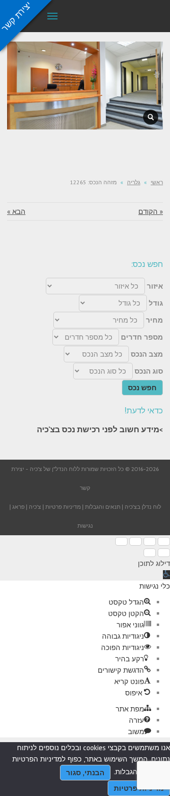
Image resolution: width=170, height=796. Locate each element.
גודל (156, 303)
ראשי (157, 182)
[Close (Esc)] (164, 541)
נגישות (85, 525)
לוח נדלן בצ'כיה (143, 506)
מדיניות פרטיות (63, 506)
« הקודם (150, 211)
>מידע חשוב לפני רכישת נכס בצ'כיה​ (100, 429)
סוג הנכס (149, 371)
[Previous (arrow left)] (164, 552)
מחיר (154, 320)
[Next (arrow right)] (150, 552)
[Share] (150, 541)
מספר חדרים (142, 337)
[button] (166, 574)
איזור (155, 286)
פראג (18, 506)
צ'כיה (35, 506)
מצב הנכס (147, 354)
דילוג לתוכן (154, 563)
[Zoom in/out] (121, 541)
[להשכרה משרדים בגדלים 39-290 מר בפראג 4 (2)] (150, 117)
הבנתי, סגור (85, 772)
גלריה (133, 182)
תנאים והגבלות (102, 506)
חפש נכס (142, 387)
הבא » (16, 211)
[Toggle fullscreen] (135, 541)
